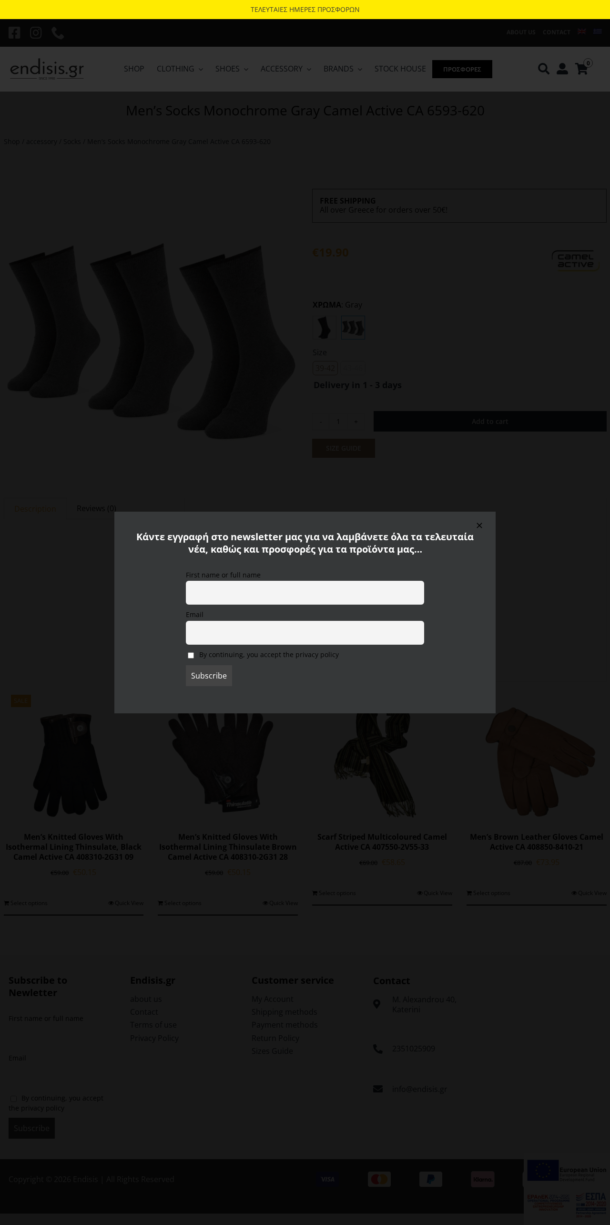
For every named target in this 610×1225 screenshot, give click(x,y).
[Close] (479, 525)
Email (194, 614)
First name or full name (223, 574)
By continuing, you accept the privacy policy (268, 654)
